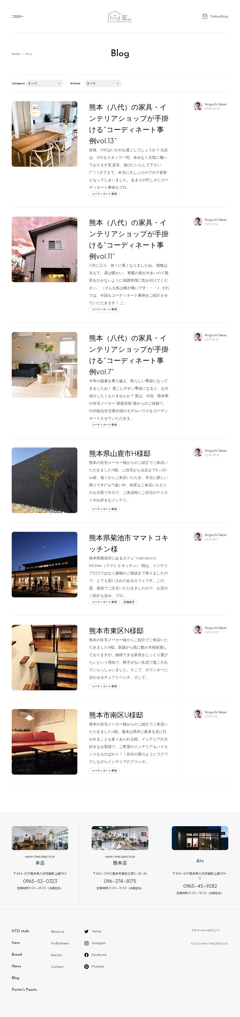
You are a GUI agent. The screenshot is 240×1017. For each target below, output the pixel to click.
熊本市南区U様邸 (116, 714)
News (16, 966)
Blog (15, 978)
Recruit (56, 955)
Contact (57, 967)
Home (16, 53)
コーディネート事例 (104, 194)
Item (16, 943)
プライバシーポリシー (205, 930)
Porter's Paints (24, 990)
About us (57, 931)
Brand (17, 955)
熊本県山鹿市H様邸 (120, 453)
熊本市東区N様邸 (116, 630)
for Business (60, 943)
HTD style (20, 931)
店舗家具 (129, 602)
